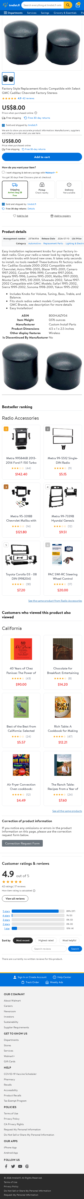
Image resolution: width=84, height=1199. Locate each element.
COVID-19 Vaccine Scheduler (20, 1074)
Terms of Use (11, 1113)
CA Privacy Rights (14, 1124)
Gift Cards (9, 1061)
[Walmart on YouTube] (20, 1166)
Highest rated (46, 940)
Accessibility (11, 1090)
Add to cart (42, 157)
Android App (11, 1152)
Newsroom (10, 1011)
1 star (7, 928)
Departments (15, 12)
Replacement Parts (53, 243)
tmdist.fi (32, 125)
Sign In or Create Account (32, 977)
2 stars (6, 924)
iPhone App (10, 1147)
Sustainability (11, 1022)
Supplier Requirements (16, 1027)
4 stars (6, 915)
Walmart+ (9, 1056)
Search (75, 948)
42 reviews (28, 98)
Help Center (64, 977)
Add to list (22, 215)
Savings (45, 12)
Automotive (34, 243)
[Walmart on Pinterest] (27, 1166)
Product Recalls (12, 1095)
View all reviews (15, 898)
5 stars (6, 911)
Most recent (22, 940)
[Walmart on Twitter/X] (13, 1166)
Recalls (8, 1084)
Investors (9, 1016)
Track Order (32, 982)
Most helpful (69, 940)
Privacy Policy (12, 1118)
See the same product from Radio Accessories (55, 601)
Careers (8, 1006)
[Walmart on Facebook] (6, 1166)
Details (31, 208)
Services (31, 12)
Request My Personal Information (22, 1129)
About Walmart (12, 1000)
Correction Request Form (22, 843)
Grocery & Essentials (65, 12)
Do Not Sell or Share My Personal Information (29, 1134)
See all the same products (67, 811)
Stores (7, 1045)
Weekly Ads (56, 982)
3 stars (6, 919)
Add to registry (62, 215)
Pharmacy (9, 1079)
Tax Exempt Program (15, 1100)
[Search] (68, 5)
